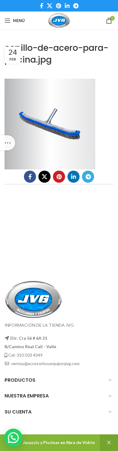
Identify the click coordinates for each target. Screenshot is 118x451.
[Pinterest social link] (58, 5)
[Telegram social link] (75, 5)
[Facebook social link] (41, 5)
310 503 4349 (30, 355)
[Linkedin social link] (67, 5)
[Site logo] (59, 20)
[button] (13, 438)
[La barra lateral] (7, 142)
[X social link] (49, 5)
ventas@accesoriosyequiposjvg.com (45, 363)
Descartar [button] (109, 442)
